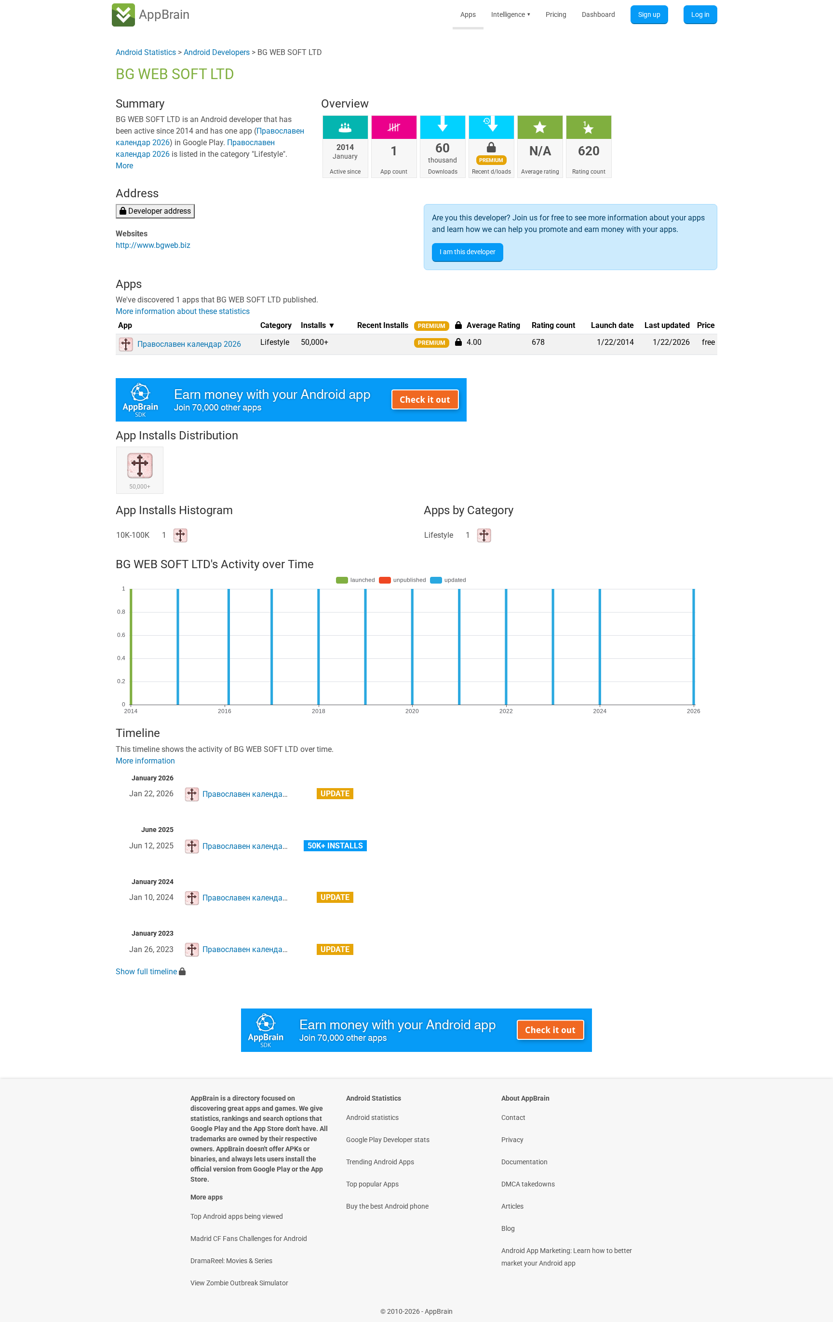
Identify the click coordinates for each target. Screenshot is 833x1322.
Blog (508, 1228)
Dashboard (598, 14)
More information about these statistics (183, 311)
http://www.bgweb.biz (153, 245)
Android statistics (372, 1117)
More (124, 165)
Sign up (649, 14)
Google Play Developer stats (388, 1140)
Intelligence (510, 14)
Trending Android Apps (380, 1162)
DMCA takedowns (528, 1184)
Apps (468, 14)
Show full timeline (146, 971)
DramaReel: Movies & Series (231, 1261)
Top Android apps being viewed (236, 1216)
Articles (512, 1206)
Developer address (158, 211)
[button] (458, 342)
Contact (513, 1117)
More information (145, 760)
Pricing (556, 14)
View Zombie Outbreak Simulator (239, 1283)
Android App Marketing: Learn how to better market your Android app (566, 1257)
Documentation (524, 1162)
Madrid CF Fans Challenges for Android (248, 1238)
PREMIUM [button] (431, 326)
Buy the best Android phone (387, 1206)
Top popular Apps (372, 1184)
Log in (700, 14)
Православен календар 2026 (254, 794)
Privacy (512, 1140)
